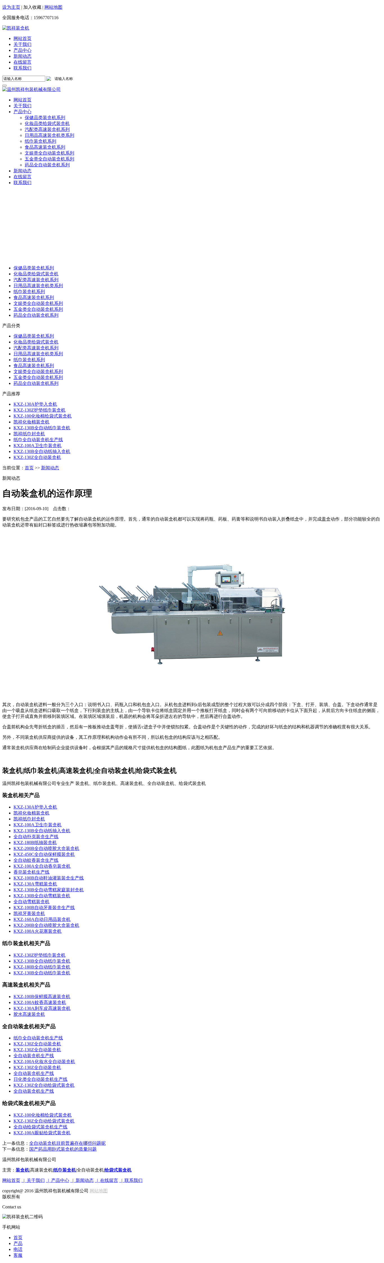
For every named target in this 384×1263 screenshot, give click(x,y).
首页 (29, 467)
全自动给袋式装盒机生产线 (40, 1126)
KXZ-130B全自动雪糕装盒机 (41, 895)
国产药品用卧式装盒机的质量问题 (63, 1149)
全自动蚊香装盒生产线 (35, 860)
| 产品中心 (57, 1180)
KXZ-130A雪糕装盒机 (35, 884)
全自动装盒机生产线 (33, 1055)
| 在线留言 (106, 1180)
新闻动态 (22, 56)
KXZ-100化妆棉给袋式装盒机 (42, 416)
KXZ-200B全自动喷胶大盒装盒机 (46, 848)
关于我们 (22, 44)
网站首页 (22, 38)
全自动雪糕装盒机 (31, 901)
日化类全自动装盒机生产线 (40, 1079)
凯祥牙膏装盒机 (29, 913)
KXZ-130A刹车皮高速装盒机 (42, 1008)
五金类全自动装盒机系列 (38, 309)
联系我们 (22, 68)
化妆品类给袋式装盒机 (35, 273)
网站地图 (53, 7)
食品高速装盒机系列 (33, 297)
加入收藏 (32, 7)
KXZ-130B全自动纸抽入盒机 (41, 451)
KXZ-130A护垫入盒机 (35, 404)
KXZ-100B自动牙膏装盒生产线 (44, 907)
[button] (22, 111)
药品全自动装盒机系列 (35, 315)
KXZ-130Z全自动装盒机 (37, 457)
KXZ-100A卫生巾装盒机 (37, 445)
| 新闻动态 (82, 1180)
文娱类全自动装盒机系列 (38, 303)
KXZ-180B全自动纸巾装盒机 (41, 967)
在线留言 (22, 62)
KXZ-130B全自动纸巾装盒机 (41, 427)
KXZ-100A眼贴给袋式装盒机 (42, 1132)
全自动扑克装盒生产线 (35, 836)
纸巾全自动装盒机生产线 (38, 439)
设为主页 (11, 7)
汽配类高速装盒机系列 (35, 279)
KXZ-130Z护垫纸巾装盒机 (39, 410)
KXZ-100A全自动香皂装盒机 (42, 866)
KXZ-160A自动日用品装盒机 (42, 919)
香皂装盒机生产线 (31, 872)
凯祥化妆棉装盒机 (31, 421)
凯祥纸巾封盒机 (29, 433)
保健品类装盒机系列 (33, 267)
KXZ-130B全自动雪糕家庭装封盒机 (48, 889)
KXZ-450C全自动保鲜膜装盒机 (44, 854)
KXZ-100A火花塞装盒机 (37, 931)
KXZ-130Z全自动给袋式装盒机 (43, 1085)
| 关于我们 (33, 1180)
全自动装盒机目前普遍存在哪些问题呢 (67, 1143)
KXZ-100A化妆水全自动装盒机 (44, 1061)
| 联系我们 (131, 1180)
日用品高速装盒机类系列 (38, 285)
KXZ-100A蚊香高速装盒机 (39, 1002)
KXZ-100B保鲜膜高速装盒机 (41, 996)
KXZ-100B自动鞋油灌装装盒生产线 (48, 878)
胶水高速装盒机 (29, 1014)
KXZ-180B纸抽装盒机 (35, 842)
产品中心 (22, 50)
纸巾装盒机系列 (29, 291)
